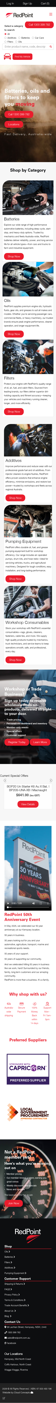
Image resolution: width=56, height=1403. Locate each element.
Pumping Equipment (14, 1273)
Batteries (25, 37)
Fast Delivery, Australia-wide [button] (28, 134)
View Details (28, 804)
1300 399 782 (13, 1332)
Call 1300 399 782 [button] (19, 114)
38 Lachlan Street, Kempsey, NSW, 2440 (26, 1327)
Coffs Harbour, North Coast (17, 1364)
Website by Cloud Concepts (16, 1392)
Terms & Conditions (14, 1300)
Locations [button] (13, 124)
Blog (6, 1316)
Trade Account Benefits (15, 1305)
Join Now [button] (13, 1203)
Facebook (11, 1343)
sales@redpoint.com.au (18, 1337)
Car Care (39, 37)
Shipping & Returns (14, 1283)
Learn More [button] (40, 742)
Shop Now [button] (14, 256)
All (8, 34)
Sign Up (27, 3)
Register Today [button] (16, 742)
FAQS (7, 1289)
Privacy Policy (11, 1294)
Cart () (45, 3)
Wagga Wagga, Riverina (16, 1369)
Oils (20, 41)
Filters (10, 41)
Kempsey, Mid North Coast (17, 1359)
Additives (11, 37)
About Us (8, 1310)
